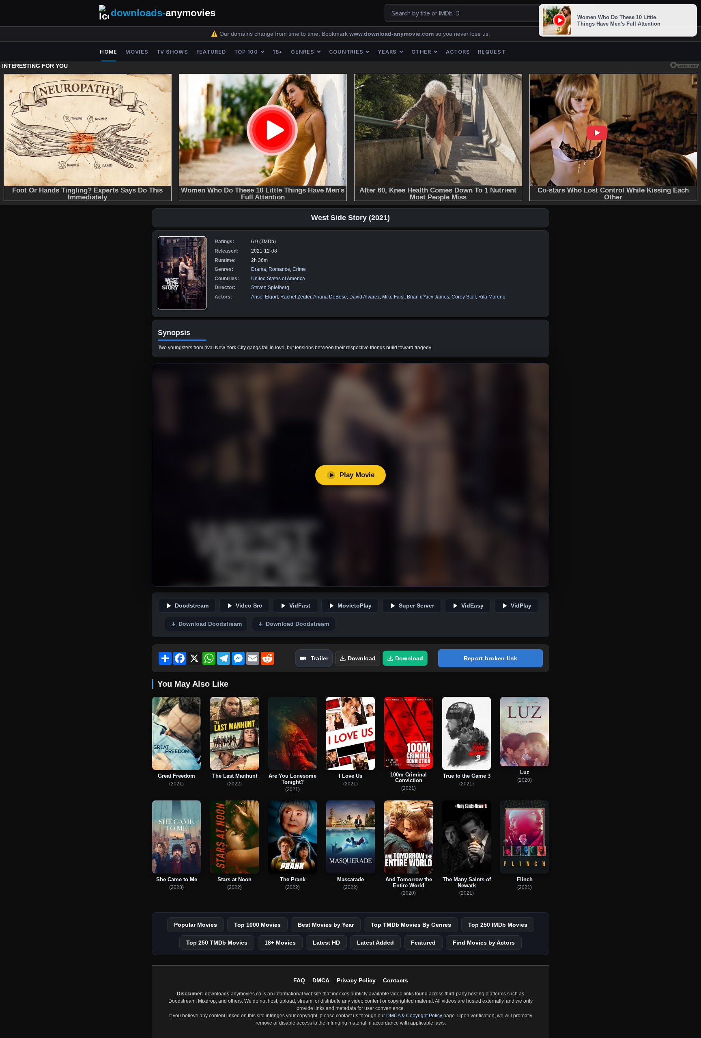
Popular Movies (195, 924)
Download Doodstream (210, 624)
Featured (423, 942)
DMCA (320, 980)
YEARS (387, 52)
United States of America (278, 278)
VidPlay (521, 606)
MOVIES (136, 52)
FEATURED (211, 52)
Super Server (416, 606)
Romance (279, 269)
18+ (278, 52)
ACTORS (458, 52)
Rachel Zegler (295, 297)
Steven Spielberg (270, 287)
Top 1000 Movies (257, 924)
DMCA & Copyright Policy (414, 1016)
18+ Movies (280, 942)
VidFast (299, 606)
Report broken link (490, 658)
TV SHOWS (172, 52)
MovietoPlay (355, 606)
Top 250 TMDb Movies (216, 942)
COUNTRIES (346, 52)
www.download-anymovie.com (392, 34)
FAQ (299, 980)
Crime (299, 269)
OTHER (421, 52)
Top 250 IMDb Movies (497, 924)
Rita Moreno (491, 297)
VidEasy (472, 606)
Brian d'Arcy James (428, 297)
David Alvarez (364, 297)
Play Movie (357, 475)
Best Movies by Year (326, 924)
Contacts (395, 980)
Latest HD (326, 942)
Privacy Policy (356, 980)
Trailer (319, 658)
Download (362, 658)
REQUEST (491, 52)
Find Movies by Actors (484, 942)
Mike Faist (393, 297)
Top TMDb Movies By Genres (411, 924)
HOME (108, 52)
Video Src (249, 606)
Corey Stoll (464, 297)
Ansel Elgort (264, 297)
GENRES (302, 52)
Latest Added (375, 942)
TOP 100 (246, 52)
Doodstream (192, 606)
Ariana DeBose (330, 297)
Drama (258, 269)
